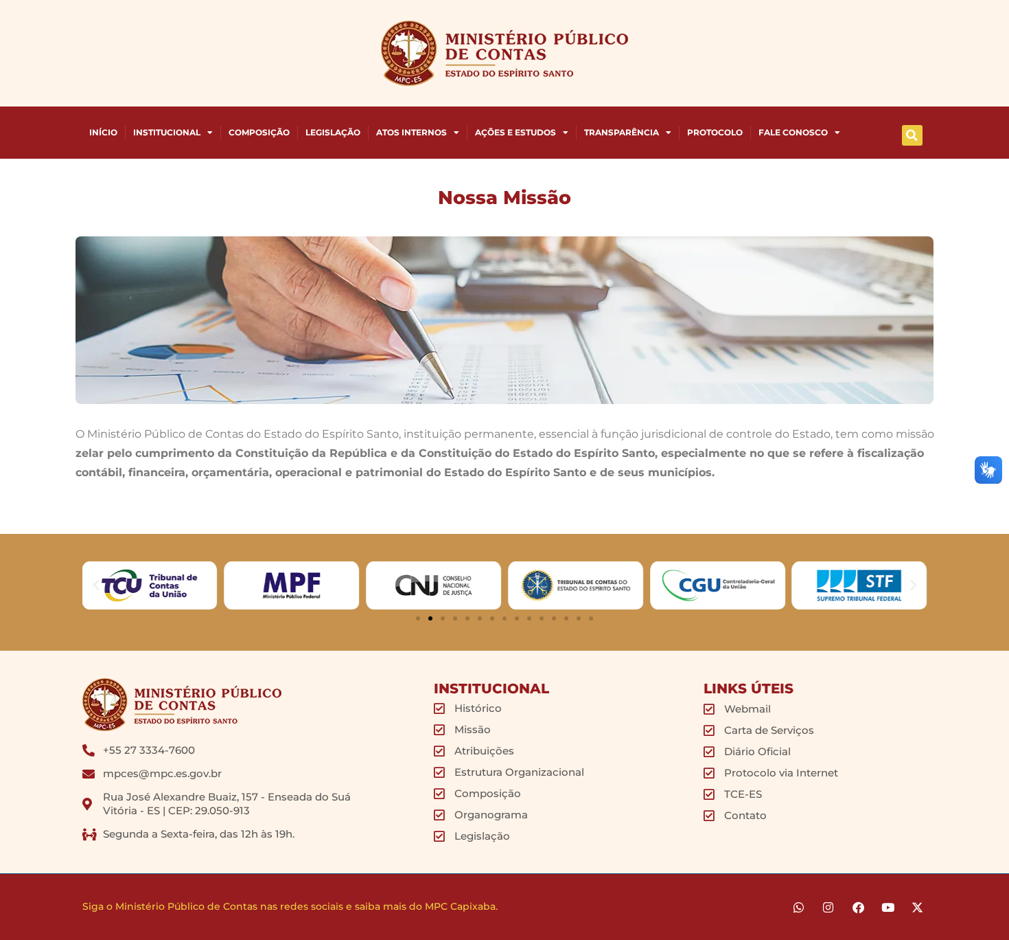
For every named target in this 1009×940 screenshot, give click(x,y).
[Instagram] (828, 906)
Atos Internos (411, 132)
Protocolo (715, 132)
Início (103, 132)
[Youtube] (888, 906)
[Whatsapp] (798, 906)
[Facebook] (857, 906)
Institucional (166, 132)
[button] (912, 135)
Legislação (332, 132)
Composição (259, 132)
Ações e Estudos (515, 132)
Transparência (621, 132)
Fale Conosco (793, 132)
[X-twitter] (917, 906)
